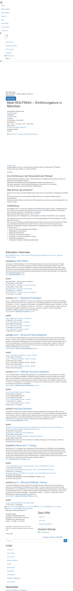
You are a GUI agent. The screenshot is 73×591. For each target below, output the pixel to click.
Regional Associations (45, 524)
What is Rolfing (5, 9)
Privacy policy (11, 567)
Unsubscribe (23, 590)
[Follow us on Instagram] (26, 506)
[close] (1, 2)
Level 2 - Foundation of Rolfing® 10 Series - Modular (21, 366)
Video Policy (10, 571)
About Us (3, 16)
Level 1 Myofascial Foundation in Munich (17, 329)
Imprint (9, 564)
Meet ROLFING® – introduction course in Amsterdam (21, 285)
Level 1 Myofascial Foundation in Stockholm (18, 325)
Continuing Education (22, 408)
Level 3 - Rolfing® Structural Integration (30, 371)
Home (3, 5)
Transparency (11, 574)
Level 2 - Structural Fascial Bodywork (29, 334)
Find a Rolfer (5, 23)
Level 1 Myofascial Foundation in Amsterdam (18, 318)
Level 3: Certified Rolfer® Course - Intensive (18, 399)
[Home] (8, 58)
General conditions (12, 560)
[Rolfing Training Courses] (52, 532)
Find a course (5, 27)
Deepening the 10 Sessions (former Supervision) (19, 432)
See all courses (15, 274)
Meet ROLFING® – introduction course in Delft (19, 289)
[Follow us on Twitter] (40, 506)
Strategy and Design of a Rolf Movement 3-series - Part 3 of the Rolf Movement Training (30, 473)
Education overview (11, 46)
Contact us (9, 53)
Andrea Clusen (11, 165)
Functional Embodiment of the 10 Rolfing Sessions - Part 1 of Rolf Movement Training (30, 466)
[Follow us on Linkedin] (54, 506)
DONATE (52, 537)
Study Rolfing (5, 12)
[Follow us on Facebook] (11, 506)
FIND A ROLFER (34, 214)
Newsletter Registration (13, 578)
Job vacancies (11, 582)
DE (7, 37)
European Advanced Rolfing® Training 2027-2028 (20, 503)
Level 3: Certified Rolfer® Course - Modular (18, 392)
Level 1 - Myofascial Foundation (27, 297)
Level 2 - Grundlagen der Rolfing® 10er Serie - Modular (21, 355)
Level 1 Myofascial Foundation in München (18, 322)
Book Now (11, 98)
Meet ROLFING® (12, 117)
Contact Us (4, 30)
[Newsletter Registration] (25, 508)
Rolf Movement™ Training (24, 445)
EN (7, 35)
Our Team (42, 520)
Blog (2, 20)
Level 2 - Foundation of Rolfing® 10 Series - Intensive (21, 359)
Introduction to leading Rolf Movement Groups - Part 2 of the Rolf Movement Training (30, 469)
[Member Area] (9, 55)
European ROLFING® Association (16, 127)
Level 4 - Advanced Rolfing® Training (29, 482)
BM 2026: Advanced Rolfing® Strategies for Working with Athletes (24, 436)
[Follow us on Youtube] (11, 508)
